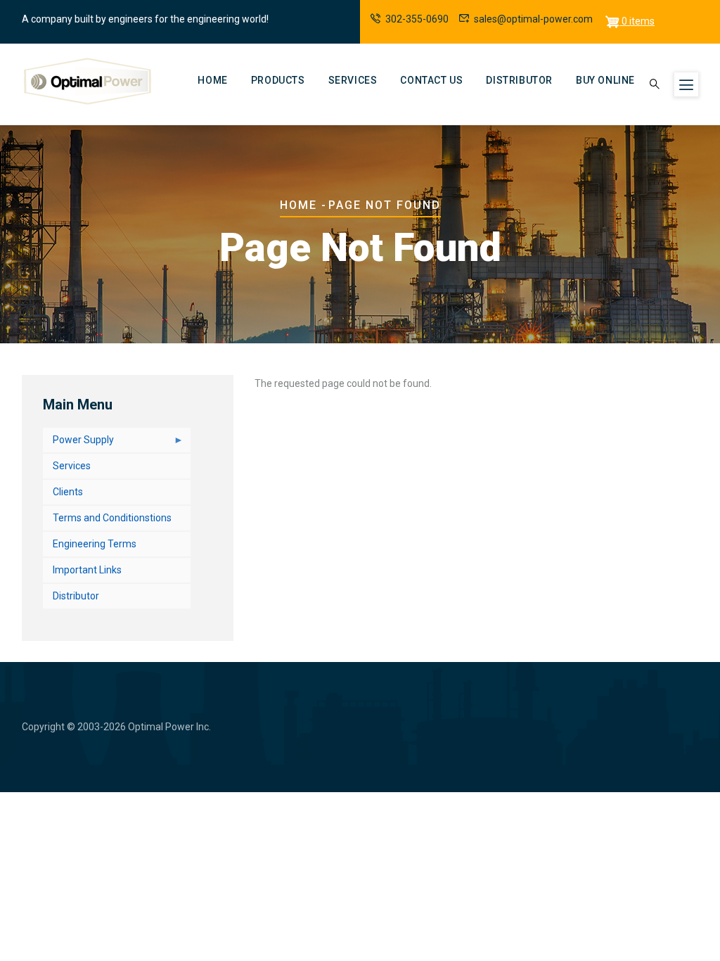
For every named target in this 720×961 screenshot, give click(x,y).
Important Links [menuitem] (87, 569)
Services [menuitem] (72, 465)
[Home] (88, 81)
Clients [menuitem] (68, 491)
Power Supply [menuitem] (78, 443)
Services (353, 80)
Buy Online (605, 80)
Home (212, 80)
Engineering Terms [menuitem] (94, 543)
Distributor (519, 80)
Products (278, 80)
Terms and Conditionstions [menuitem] (112, 517)
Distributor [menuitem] (76, 596)
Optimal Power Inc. (169, 726)
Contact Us (431, 80)
